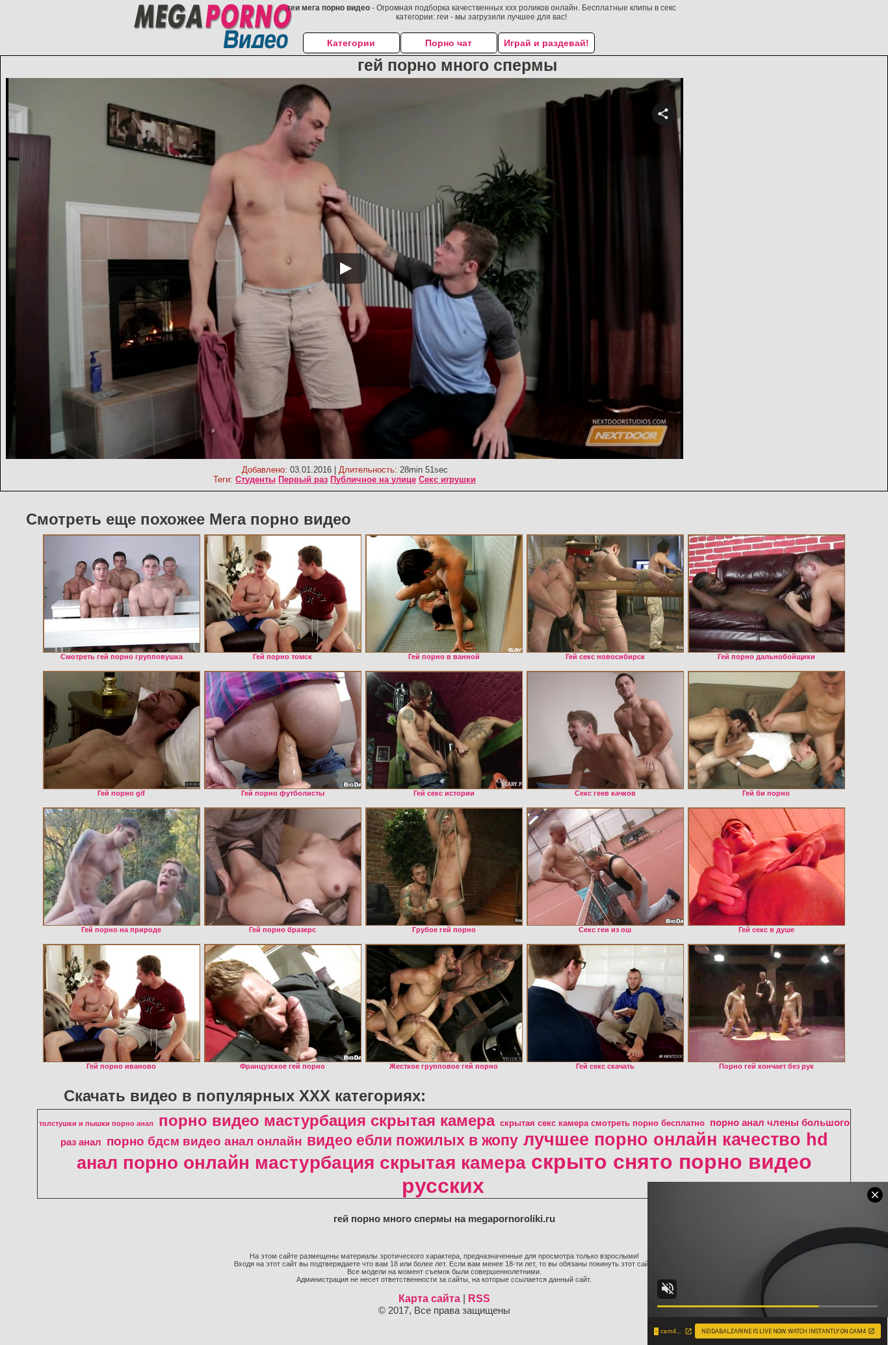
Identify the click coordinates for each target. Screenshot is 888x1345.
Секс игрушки (447, 479)
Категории (351, 43)
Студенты (255, 479)
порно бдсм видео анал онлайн (204, 1141)
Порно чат (448, 43)
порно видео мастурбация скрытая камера (327, 1120)
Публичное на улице (373, 479)
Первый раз (303, 479)
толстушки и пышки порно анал (96, 1123)
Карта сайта (429, 1298)
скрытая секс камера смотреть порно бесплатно (602, 1123)
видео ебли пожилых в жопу (412, 1140)
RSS (479, 1298)
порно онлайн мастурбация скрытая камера (324, 1163)
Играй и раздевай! (546, 43)
